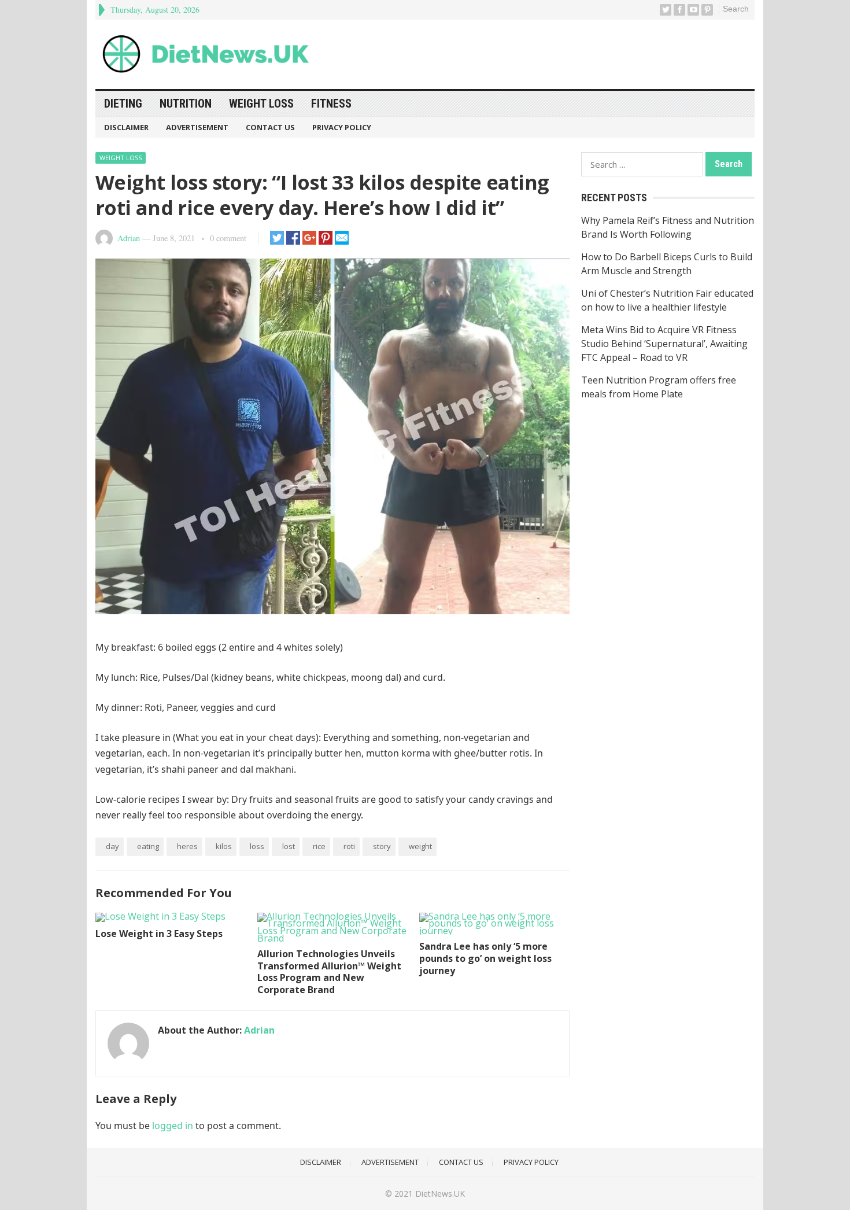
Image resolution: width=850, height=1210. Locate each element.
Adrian (128, 238)
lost (288, 846)
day (112, 846)
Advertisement (197, 127)
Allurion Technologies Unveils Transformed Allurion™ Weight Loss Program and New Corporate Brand (329, 971)
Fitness (331, 103)
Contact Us (270, 127)
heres (187, 846)
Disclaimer (126, 127)
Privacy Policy (341, 127)
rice (319, 846)
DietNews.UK (440, 1193)
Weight (420, 846)
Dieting (123, 103)
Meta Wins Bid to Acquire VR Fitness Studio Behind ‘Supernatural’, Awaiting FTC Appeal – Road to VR (664, 343)
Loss (257, 846)
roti (349, 846)
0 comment (228, 238)
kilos (224, 846)
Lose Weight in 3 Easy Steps (159, 933)
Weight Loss (261, 103)
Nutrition (186, 103)
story (382, 846)
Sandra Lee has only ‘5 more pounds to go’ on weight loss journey (485, 958)
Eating (148, 846)
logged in (172, 1125)
